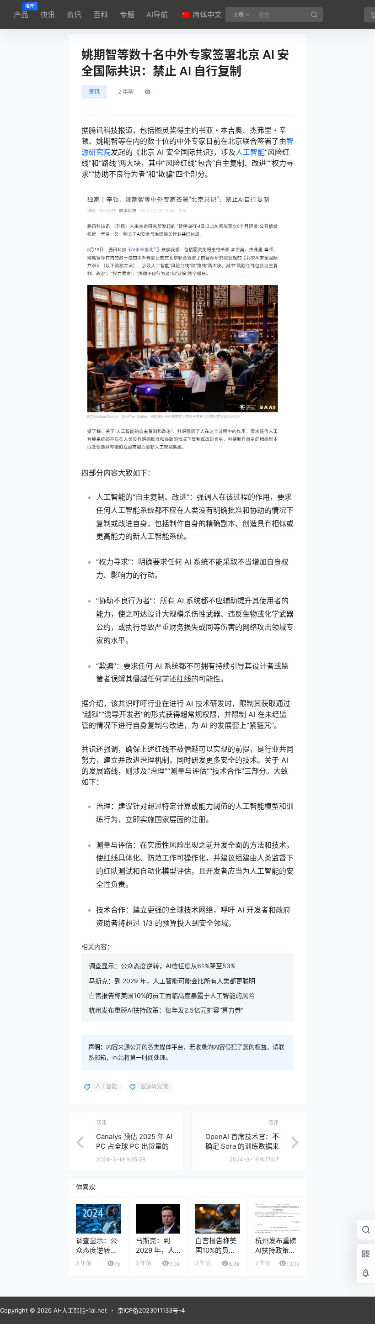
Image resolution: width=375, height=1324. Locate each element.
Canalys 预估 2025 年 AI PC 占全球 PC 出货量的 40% (134, 1146)
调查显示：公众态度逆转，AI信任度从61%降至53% (162, 966)
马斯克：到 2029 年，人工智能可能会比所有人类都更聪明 (172, 981)
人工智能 (250, 152)
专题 (127, 14)
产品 (21, 11)
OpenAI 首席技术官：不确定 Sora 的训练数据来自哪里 (242, 1146)
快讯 (47, 14)
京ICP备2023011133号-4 (151, 1310)
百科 (100, 14)
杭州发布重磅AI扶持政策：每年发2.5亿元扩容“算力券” (166, 1010)
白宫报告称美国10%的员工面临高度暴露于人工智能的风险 (172, 995)
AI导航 (157, 14)
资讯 (74, 14)
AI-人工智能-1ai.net (79, 1310)
